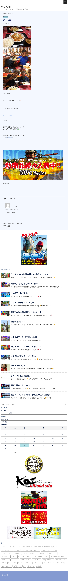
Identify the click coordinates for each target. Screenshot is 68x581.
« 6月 (15, 452)
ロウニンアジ (47, 563)
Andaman (4, 547)
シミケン (14, 556)
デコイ (22, 559)
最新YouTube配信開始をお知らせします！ (28, 312)
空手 (24, 566)
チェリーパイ (15, 559)
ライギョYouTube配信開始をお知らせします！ (29, 274)
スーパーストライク (43, 556)
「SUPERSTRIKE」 (7, 553)
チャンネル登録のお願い (21, 376)
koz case (6, 6)
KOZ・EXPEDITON (27, 547)
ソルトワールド (6, 559)
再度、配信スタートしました (22, 385)
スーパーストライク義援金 (57, 556)
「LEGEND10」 (46, 550)
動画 (62, 563)
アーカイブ (4, 419)
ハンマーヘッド (36, 559)
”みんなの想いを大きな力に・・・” (31, 550)
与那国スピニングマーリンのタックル (26, 347)
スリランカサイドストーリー (22, 303)
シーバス (28, 556)
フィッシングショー (61, 559)
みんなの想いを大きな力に (30, 553)
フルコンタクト (12, 563)
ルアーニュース (38, 563)
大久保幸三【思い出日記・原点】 (24, 337)
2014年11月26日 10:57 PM (11, 209)
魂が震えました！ (18, 322)
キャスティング (43, 553)
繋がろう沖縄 (31, 566)
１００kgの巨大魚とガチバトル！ (24, 356)
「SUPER (54, 550)
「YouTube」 (17, 553)
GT (10, 547)
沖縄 (20, 566)
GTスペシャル (16, 547)
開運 (9, 226)
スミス (34, 556)
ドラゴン (28, 559)
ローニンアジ (56, 563)
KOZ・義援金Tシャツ (7, 550)
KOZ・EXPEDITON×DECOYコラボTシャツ (45, 547)
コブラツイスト (53, 553)
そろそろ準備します (19, 366)
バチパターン (50, 559)
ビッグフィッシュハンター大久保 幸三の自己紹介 (31, 395)
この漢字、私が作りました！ (22, 293)
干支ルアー (9, 566)
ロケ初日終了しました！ (15, 223)
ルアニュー (29, 563)
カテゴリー (4, 411)
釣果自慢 (38, 566)
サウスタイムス (6, 556)
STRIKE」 (17, 550)
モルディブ (21, 563)
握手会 (15, 566)
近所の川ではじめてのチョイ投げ (24, 284)
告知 (3, 566)
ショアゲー (21, 556)
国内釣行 (6, 183)
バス (43, 559)
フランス (4, 563)
